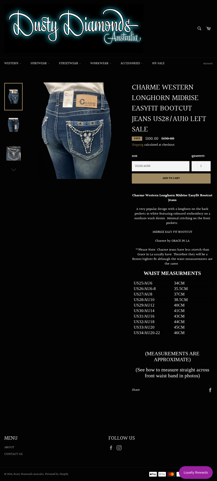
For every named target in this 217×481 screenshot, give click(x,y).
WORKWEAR (99, 63)
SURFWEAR (39, 63)
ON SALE (158, 63)
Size (134, 156)
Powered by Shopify (56, 474)
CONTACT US (13, 454)
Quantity (198, 156)
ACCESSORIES (131, 63)
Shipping (137, 144)
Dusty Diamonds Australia (29, 474)
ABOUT (9, 447)
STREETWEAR (69, 63)
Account (208, 63)
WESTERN (11, 63)
